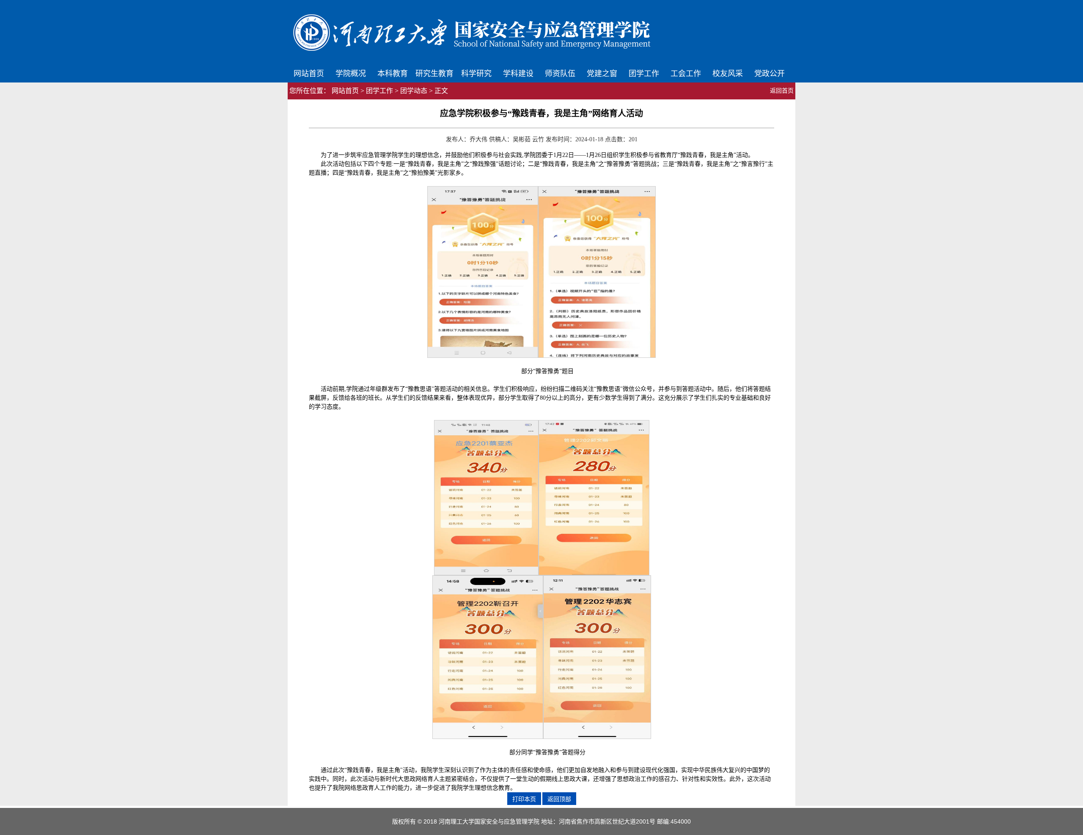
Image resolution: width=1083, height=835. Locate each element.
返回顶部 (559, 799)
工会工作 (686, 72)
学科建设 (518, 72)
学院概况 (350, 72)
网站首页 (309, 72)
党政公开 (769, 72)
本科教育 (392, 72)
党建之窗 (602, 72)
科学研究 (476, 72)
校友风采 (727, 72)
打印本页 (524, 799)
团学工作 (644, 72)
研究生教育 (434, 72)
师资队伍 (560, 72)
